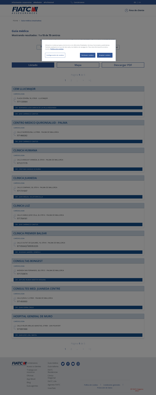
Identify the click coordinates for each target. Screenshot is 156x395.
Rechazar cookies (88, 55)
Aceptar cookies (104, 55)
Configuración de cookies (55, 55)
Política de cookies (56, 49)
